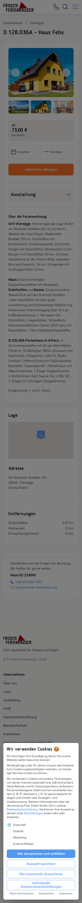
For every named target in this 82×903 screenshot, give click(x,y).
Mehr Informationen (22, 893)
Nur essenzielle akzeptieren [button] (41, 874)
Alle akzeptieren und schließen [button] (41, 853)
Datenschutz (46, 893)
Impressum (65, 893)
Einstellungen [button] (33, 813)
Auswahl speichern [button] (41, 864)
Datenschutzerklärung (22, 809)
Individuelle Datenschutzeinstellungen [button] (41, 885)
